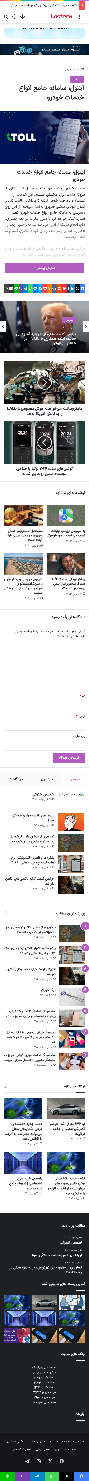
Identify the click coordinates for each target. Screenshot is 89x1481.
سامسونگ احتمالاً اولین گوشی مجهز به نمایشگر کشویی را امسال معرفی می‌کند (30, 1057)
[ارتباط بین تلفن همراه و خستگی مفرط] (71, 822)
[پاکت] (44, 288)
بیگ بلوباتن (48, 990)
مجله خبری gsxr (44, 1387)
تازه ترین (46, 779)
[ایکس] (77, 288)
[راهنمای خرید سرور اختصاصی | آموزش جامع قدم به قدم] (23, 1163)
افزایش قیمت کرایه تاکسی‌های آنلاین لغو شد (29, 881)
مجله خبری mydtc (44, 1392)
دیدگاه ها (16, 779)
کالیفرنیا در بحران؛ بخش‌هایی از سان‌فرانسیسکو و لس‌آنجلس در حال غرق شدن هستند (23, 586)
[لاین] (16, 288)
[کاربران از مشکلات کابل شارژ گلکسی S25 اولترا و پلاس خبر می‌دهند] (72, 1335)
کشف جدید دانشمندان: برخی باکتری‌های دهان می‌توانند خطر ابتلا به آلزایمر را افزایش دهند (23, 1131)
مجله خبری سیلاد (44, 1397)
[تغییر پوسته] (14, 18)
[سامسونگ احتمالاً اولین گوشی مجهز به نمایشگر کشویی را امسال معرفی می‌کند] (72, 1061)
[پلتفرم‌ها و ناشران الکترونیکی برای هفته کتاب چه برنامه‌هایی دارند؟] (71, 864)
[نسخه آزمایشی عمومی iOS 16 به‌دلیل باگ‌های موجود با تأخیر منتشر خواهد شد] (72, 1039)
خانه (78, 69)
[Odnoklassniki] (49, 288)
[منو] (79, 18)
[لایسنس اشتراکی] (71, 801)
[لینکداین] (72, 288)
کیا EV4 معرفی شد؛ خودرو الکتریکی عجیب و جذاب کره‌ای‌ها (67, 1128)
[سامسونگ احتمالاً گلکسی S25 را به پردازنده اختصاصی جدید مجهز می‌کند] (72, 1018)
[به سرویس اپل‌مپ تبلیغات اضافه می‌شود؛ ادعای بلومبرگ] (66, 515)
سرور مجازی (47, 1441)
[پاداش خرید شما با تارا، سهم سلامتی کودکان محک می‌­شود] (17, 1335)
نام (82, 696)
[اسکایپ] (40, 288)
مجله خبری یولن (44, 1377)
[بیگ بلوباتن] (72, 997)
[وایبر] (21, 288)
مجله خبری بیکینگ (44, 1367)
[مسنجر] (35, 288)
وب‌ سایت (79, 736)
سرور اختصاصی (21, 1449)
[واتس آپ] (30, 288)
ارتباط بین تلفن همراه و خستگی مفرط (33, 818)
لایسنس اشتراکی (43, 794)
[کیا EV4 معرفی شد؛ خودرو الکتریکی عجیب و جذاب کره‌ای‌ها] (66, 1108)
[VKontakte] (54, 288)
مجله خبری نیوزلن (44, 1382)
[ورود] (22, 18)
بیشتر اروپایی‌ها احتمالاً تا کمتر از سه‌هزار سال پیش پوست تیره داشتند (68, 584)
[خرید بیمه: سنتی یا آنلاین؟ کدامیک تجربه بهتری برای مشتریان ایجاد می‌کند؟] (72, 1302)
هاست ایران (61, 1449)
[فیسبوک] (82, 288)
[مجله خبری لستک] (62, 17)
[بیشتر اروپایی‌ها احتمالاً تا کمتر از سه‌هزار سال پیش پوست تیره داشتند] (66, 564)
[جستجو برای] (6, 18)
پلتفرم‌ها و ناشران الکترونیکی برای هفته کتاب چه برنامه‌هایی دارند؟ (32, 860)
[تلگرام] (25, 288)
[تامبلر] (68, 288)
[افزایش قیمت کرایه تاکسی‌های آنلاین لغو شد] (71, 885)
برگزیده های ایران (44, 1372)
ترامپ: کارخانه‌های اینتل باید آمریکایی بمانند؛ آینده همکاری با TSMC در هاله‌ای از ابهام (46, 339)
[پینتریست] (64, 288)
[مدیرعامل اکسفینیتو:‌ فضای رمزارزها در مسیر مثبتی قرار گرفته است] (23, 515)
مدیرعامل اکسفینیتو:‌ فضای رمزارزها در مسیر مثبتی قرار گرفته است (25, 535)
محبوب (75, 779)
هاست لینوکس (26, 1441)
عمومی (68, 69)
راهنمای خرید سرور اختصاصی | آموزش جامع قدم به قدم (25, 1183)
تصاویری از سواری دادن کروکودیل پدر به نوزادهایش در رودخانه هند (32, 839)
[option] (44, 327)
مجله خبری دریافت (45, 1402)
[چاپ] (6, 288)
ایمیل (80, 716)
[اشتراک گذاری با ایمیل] (11, 288)
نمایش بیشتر (46, 268)
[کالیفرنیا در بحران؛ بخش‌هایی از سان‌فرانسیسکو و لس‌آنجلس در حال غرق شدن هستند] (23, 564)
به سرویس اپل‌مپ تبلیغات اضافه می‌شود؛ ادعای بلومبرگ (66, 533)
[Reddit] (59, 288)
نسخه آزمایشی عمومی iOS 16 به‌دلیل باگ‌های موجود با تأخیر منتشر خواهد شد (31, 1037)
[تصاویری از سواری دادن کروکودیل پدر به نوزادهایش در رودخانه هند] (71, 843)
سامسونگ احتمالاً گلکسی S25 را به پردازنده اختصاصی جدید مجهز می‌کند (30, 1014)
